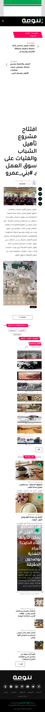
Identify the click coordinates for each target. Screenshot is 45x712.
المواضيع (30, 692)
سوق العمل (17, 334)
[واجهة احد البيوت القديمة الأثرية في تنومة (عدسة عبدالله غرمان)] (29, 397)
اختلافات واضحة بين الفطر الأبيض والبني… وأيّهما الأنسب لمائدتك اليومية (25, 613)
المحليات (32, 36)
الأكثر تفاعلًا (36, 347)
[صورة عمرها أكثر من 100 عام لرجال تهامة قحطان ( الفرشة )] (29, 354)
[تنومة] (22, 678)
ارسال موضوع (22, 696)
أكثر (26, 347)
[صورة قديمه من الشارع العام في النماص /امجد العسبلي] (29, 429)
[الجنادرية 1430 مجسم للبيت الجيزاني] (29, 407)
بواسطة (23, 182)
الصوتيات (13, 692)
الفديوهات (22, 692)
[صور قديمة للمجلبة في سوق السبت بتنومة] (29, 439)
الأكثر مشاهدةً (35, 344)
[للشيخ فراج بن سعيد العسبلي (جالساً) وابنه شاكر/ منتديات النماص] (29, 365)
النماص (22, 330)
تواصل (6, 692)
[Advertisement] (22, 103)
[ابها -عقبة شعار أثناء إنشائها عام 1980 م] (29, 376)
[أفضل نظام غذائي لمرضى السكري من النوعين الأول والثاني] (39, 624)
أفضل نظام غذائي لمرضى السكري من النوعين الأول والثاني (26, 635)
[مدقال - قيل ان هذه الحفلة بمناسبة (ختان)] (29, 386)
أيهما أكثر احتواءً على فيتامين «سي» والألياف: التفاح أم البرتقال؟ (26, 657)
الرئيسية (35, 33)
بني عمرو (12, 330)
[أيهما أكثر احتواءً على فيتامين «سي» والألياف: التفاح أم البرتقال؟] (39, 645)
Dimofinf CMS (25, 703)
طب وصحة (39, 482)
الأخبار (27, 33)
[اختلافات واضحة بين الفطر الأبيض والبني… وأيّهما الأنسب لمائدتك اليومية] (39, 602)
